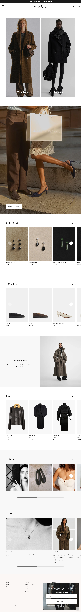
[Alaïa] (17, 477)
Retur (7, 586)
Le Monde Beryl (13, 284)
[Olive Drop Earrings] (17, 244)
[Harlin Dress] (64, 417)
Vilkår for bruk (28, 589)
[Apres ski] (17, 305)
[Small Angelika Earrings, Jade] (64, 244)
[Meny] (3, 6)
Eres (64, 493)
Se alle (73, 223)
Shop (7, 582)
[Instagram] (61, 606)
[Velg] (77, 585)
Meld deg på (61, 601)
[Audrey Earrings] (40, 244)
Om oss (27, 582)
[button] (10, 243)
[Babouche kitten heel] (64, 305)
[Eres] (64, 477)
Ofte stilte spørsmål (30, 584)
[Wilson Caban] (17, 417)
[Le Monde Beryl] (40, 477)
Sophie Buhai (12, 223)
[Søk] (74, 6)
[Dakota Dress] (40, 417)
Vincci (11, 605)
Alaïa (17, 493)
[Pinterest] (64, 606)
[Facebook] (58, 606)
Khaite (9, 396)
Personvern (28, 586)
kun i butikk (24, 360)
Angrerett (27, 591)
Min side (8, 584)
